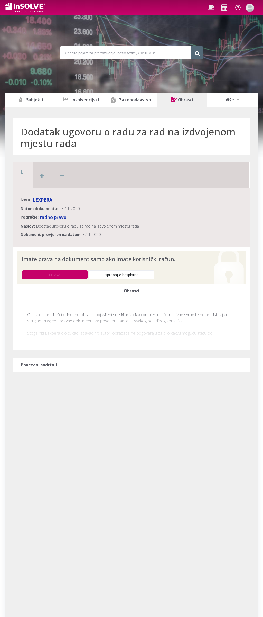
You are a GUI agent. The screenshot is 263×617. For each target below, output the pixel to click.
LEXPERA (42, 200)
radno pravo (53, 217)
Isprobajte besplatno (121, 274)
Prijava (54, 274)
